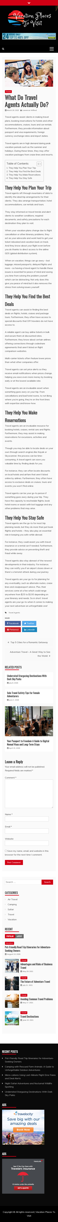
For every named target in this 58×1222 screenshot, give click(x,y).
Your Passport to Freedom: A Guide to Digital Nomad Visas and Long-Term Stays (28, 742)
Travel (8, 91)
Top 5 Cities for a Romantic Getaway (29, 642)
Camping (12, 904)
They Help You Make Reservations (25, 174)
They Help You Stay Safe (20, 178)
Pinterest (14, 629)
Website (9, 838)
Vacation (12, 919)
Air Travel (12, 899)
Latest (19, 936)
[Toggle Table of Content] (37, 164)
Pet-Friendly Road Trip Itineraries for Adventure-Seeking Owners (28, 948)
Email (8, 826)
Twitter (30, 623)
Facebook (13, 623)
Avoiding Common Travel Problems (36, 999)
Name (9, 814)
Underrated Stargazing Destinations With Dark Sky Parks (27, 677)
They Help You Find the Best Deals (25, 171)
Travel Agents (14, 613)
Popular (10, 936)
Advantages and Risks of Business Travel (36, 965)
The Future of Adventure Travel (35, 981)
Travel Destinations (29, 1016)
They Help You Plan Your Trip (22, 168)
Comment (10, 777)
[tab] (10, 936)
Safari (11, 909)
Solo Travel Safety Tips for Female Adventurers (23, 694)
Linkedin (30, 629)
